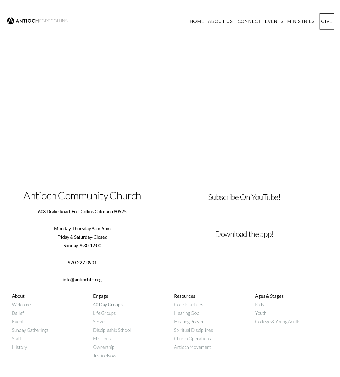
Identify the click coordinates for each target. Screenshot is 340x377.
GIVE (327, 21)
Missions (101, 338)
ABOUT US (221, 21)
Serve (98, 321)
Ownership (103, 347)
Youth (260, 313)
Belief (18, 313)
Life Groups (104, 313)
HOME (197, 21)
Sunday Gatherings (30, 330)
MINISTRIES (301, 21)
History (19, 347)
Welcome (21, 304)
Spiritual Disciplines (193, 330)
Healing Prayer (189, 321)
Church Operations (192, 338)
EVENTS (274, 21)
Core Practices (188, 304)
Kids (259, 304)
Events (19, 321)
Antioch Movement (192, 347)
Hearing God (186, 313)
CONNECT (249, 21)
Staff (16, 338)
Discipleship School (112, 330)
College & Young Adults (277, 321)
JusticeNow (104, 355)
